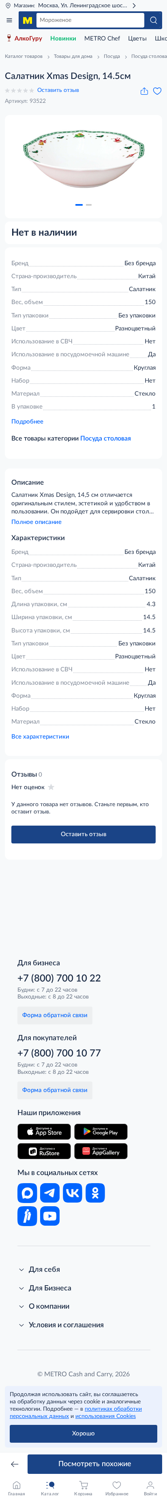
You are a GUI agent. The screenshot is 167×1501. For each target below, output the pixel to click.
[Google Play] (101, 1132)
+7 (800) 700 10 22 (59, 979)
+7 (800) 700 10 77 (59, 1053)
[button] (79, 205)
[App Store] (44, 1132)
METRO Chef (102, 39)
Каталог (9, 20)
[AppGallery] (101, 1151)
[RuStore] (44, 1151)
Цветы (137, 39)
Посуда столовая (105, 438)
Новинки (63, 39)
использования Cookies (105, 1416)
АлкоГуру (28, 39)
